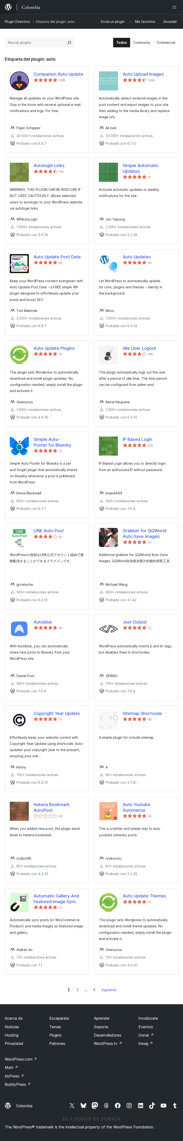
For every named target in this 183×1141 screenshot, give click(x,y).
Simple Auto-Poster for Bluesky (52, 442)
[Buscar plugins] (69, 42)
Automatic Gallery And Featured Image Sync (56, 898)
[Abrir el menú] (175, 7)
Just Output (135, 622)
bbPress (14, 1076)
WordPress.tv (108, 1043)
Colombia (24, 1105)
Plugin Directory (17, 22)
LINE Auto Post (49, 530)
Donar (146, 1035)
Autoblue (43, 622)
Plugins (55, 1035)
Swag (145, 1043)
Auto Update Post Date (57, 256)
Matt (11, 1067)
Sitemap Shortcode (142, 713)
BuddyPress (18, 1084)
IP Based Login (137, 439)
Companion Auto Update (58, 74)
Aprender (102, 1018)
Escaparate (59, 1018)
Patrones (57, 1043)
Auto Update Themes (144, 895)
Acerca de (14, 1018)
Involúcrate (148, 1018)
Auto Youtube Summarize (136, 807)
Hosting (11, 1035)
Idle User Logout (139, 348)
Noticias (12, 1026)
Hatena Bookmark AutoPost (52, 807)
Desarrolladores (107, 1035)
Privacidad (14, 1043)
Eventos (145, 1026)
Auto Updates (137, 256)
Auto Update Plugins (54, 348)
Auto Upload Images (143, 74)
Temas (55, 1026)
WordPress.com (21, 1059)
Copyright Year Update (57, 713)
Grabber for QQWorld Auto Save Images (144, 533)
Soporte (101, 1026)
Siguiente (108, 990)
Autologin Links (49, 165)
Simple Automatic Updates (140, 168)
